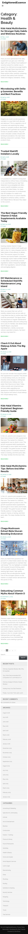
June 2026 (5, 721)
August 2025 (6, 766)
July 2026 (5, 717)
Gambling (5, 848)
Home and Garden (8, 857)
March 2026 (6, 735)
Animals (5, 817)
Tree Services (6, 914)
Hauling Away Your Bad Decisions (12, 688)
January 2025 (6, 797)
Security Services (7, 892)
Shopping (5, 897)
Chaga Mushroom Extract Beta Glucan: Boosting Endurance (12, 531)
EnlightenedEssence (14, 2)
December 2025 (7, 748)
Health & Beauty (7, 852)
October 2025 (6, 757)
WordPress (17, 931)
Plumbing (5, 879)
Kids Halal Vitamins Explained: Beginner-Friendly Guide (12, 408)
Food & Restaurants (8, 843)
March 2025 (6, 788)
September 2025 (7, 761)
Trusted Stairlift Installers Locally (10, 152)
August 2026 (6, 713)
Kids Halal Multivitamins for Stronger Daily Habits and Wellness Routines (14, 31)
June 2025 (5, 774)
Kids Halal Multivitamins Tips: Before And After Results (14, 469)
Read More (4, 82)
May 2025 (5, 779)
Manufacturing (7, 870)
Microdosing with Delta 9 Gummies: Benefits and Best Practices (13, 91)
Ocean (4, 39)
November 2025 (7, 752)
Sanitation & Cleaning (8, 888)
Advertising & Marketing (9, 808)
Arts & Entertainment (8, 821)
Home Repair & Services (9, 861)
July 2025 (5, 770)
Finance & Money (7, 839)
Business (5, 826)
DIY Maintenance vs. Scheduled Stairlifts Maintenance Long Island (11, 282)
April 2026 (5, 730)
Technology (6, 901)
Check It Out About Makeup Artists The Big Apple (13, 346)
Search (3, 654)
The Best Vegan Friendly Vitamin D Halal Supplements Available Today (14, 217)
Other (4, 874)
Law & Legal (6, 866)
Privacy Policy (21, 927)
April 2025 (5, 783)
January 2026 (6, 744)
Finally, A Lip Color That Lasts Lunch (13, 693)
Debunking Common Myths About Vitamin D (13, 592)
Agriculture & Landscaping (10, 812)
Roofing (5, 883)
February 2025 (7, 792)
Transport (5, 905)
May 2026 (5, 726)
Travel (4, 910)
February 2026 (7, 739)
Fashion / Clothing (8, 835)
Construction (6, 830)
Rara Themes (21, 929)
